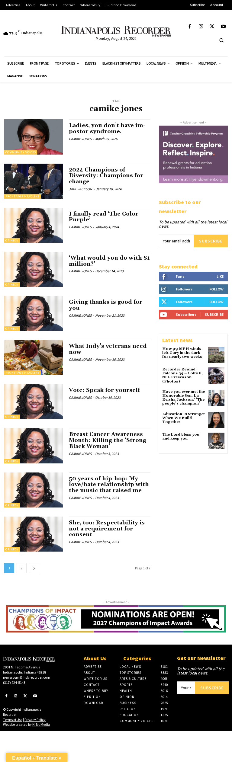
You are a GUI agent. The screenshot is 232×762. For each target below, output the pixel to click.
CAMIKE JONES (80, 138)
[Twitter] (212, 27)
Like (220, 276)
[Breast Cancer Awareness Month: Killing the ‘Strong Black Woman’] (33, 445)
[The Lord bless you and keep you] (216, 441)
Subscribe (210, 241)
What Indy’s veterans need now (108, 349)
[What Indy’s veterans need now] (33, 357)
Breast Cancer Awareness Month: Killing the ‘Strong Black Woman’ (107, 440)
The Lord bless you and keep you (180, 436)
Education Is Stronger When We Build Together (183, 418)
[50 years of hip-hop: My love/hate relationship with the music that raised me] (33, 489)
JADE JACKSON (80, 189)
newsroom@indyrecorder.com (26, 677)
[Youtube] (223, 27)
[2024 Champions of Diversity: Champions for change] (33, 181)
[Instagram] (201, 27)
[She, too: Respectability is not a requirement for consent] (33, 534)
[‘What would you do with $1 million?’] (33, 269)
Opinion (12, 240)
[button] (221, 40)
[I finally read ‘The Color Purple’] (33, 225)
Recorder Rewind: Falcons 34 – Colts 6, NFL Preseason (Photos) (182, 375)
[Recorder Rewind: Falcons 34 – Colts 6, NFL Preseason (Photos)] (216, 375)
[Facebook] (189, 27)
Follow (216, 289)
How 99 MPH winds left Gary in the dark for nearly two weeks (182, 353)
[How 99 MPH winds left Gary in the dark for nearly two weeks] (216, 355)
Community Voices (20, 152)
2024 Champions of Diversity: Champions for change (106, 175)
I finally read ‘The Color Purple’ (103, 216)
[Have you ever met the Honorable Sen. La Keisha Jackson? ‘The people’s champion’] (216, 398)
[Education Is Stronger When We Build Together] (216, 420)
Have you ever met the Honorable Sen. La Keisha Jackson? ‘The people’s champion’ (183, 397)
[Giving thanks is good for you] (33, 313)
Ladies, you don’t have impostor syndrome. (107, 128)
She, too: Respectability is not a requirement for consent (107, 528)
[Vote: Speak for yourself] (33, 401)
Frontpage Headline (22, 196)
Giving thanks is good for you (105, 305)
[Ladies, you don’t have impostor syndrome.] (33, 136)
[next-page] (34, 568)
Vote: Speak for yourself (104, 390)
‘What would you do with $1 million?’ (109, 261)
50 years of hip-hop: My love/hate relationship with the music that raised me (109, 484)
